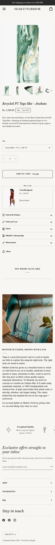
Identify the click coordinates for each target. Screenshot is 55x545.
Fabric (8, 229)
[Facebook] (3, 520)
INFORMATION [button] (8, 492)
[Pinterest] (9, 520)
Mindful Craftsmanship (15, 236)
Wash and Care (11, 222)
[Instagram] (14, 520)
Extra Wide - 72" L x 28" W (16, 148)
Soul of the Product (13, 215)
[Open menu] (6, 8)
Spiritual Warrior (10, 540)
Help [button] (4, 500)
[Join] (50, 466)
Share (8, 251)
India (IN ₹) (9, 534)
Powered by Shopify (28, 540)
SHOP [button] (4, 483)
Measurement (11, 242)
